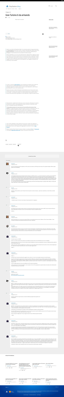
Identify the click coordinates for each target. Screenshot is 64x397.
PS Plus (16, 8)
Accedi (51, 5)
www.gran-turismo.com (15, 130)
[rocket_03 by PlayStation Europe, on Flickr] (22, 100)
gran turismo (7, 144)
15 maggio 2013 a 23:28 (14, 206)
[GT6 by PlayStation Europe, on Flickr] (11, 46)
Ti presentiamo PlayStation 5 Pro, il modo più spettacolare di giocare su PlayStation (11, 364)
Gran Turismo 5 (17, 84)
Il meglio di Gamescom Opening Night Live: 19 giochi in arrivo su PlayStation (11, 379)
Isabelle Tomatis (36, 365)
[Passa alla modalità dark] (49, 6)
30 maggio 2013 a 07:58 (14, 321)
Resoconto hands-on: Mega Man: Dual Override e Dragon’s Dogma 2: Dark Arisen (25, 379)
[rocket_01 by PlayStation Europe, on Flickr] (11, 100)
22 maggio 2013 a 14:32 (14, 272)
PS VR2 (9, 8)
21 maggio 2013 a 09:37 (14, 253)
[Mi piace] (9, 383)
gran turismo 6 (14, 144)
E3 (32, 129)
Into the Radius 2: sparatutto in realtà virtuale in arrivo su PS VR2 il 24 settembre (38, 379)
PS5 (6, 8)
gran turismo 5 (10, 144)
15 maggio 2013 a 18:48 (14, 188)
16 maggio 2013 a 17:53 (14, 226)
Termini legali (39, 394)
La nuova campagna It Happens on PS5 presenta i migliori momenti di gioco (38, 364)
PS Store (13, 8)
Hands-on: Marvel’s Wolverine (49, 363)
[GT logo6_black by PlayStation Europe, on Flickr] (11, 137)
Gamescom (37, 129)
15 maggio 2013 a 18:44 (14, 173)
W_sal (8, 33)
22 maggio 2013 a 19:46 (14, 281)
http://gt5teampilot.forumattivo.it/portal (17, 275)
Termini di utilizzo (25, 394)
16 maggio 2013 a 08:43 (14, 217)
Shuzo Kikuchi (22, 367)
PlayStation (14, 6)
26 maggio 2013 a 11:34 (14, 294)
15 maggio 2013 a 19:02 (14, 198)
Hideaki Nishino (9, 365)
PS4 (10, 8)
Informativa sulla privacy (32, 394)
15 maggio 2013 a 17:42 (14, 164)
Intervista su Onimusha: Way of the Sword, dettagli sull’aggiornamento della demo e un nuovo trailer (51, 379)
